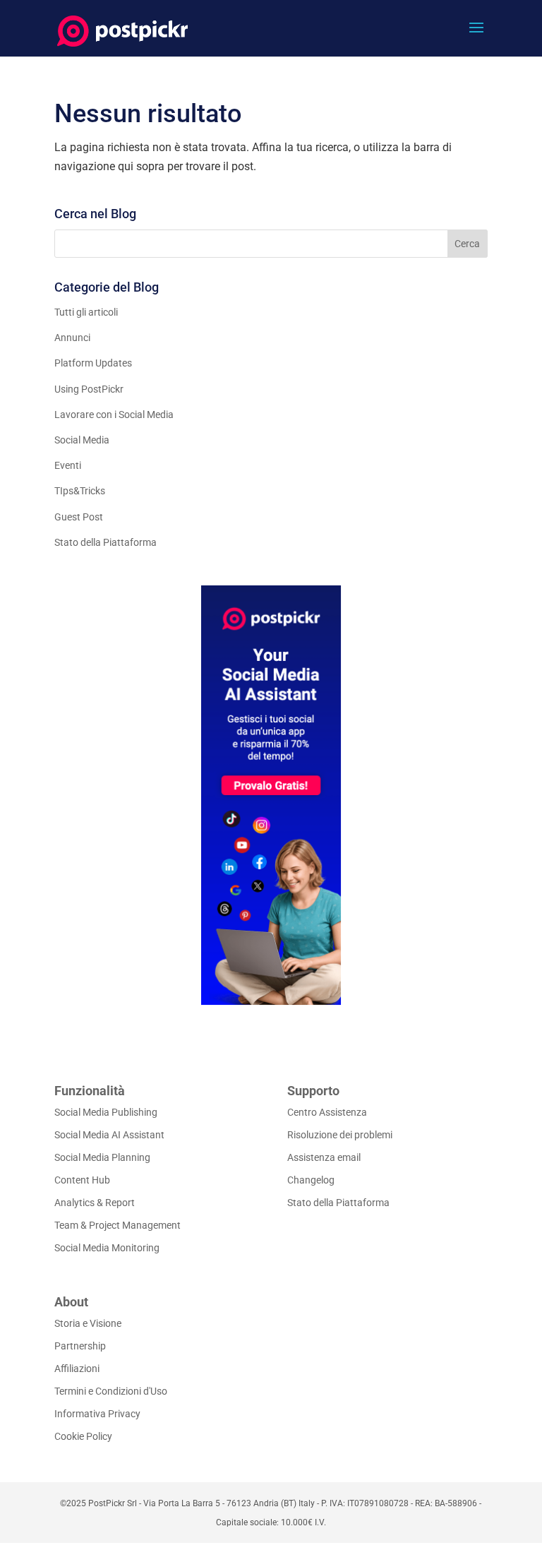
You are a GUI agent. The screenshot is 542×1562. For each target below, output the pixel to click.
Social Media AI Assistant (109, 1134)
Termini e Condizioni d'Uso (110, 1391)
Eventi (67, 465)
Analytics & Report (94, 1202)
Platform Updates (93, 363)
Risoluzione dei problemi (339, 1134)
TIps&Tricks (79, 490)
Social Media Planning (102, 1157)
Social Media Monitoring (106, 1247)
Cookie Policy (83, 1436)
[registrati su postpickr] (271, 795)
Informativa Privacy (97, 1413)
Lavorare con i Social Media (114, 414)
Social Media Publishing (105, 1112)
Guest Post (78, 517)
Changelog (311, 1180)
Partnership (80, 1346)
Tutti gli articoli (86, 312)
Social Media (81, 440)
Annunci (72, 337)
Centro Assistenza (327, 1112)
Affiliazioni (77, 1368)
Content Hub (82, 1180)
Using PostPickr (89, 389)
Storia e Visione (87, 1323)
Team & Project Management (117, 1225)
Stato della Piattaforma (105, 542)
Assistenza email (324, 1157)
